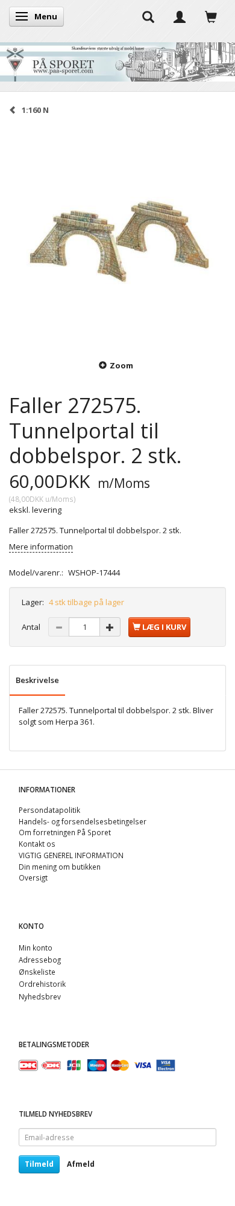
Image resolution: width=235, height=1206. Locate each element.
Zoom (121, 365)
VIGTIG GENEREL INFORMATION (71, 855)
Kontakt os (37, 843)
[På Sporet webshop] (117, 58)
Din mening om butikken (60, 866)
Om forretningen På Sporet (65, 832)
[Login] (179, 16)
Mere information (41, 546)
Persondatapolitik (49, 810)
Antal (32, 626)
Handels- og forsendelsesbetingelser (82, 821)
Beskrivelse (37, 680)
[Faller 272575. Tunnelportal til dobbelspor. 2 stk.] (117, 236)
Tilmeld (39, 1164)
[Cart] (211, 16)
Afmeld (81, 1164)
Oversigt (33, 877)
